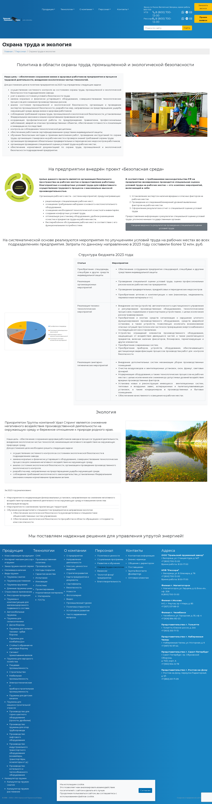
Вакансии (102, 571)
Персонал (20, 51)
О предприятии (74, 555)
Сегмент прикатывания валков (20, 653)
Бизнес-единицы (137, 559)
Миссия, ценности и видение (76, 567)
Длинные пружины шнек (19, 588)
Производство (43, 566)
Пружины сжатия (16, 577)
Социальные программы (110, 559)
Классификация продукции (19, 555)
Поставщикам (135, 567)
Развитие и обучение (108, 563)
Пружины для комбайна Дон (16, 640)
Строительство (17, 672)
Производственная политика (46, 561)
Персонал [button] (103, 9)
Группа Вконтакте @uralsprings (137, 572)
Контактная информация (141, 555)
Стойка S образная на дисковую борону (20, 647)
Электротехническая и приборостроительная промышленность (21, 687)
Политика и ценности (108, 555)
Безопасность (73, 587)
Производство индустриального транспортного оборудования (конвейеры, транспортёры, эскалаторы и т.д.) (18, 753)
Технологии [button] (67, 9)
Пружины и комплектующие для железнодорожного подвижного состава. (18, 603)
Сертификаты (73, 584)
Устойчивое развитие (78, 610)
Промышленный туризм (79, 603)
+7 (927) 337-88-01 (170, 606)
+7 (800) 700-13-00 (170, 561)
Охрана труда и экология (110, 567)
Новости (71, 591)
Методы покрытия (45, 570)
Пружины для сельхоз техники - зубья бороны (20, 631)
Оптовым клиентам (138, 578)
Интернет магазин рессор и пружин (19, 561)
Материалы (44, 596)
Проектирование (45, 589)
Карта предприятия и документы (77, 578)
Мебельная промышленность (18, 677)
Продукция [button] (48, 9)
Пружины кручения (17, 584)
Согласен (145, 790)
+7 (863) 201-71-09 (170, 679)
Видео (69, 599)
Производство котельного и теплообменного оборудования (18, 770)
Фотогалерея (73, 595)
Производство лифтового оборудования (17, 737)
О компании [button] (85, 9)
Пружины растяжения (18, 580)
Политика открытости (78, 606)
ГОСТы (41, 600)
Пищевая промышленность (18, 666)
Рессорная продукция (18, 595)
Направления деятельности (73, 561)
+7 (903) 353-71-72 (170, 630)
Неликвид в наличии (15, 570)
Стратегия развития (77, 573)
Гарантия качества (46, 574)
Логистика (41, 585)
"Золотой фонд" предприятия (105, 576)
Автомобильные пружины (15, 613)
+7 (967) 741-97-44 (169, 646)
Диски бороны (17, 625)
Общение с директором (141, 563)
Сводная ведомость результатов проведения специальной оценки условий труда (166, 226)
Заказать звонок (203, 7)
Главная (8, 51)
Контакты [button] (122, 9)
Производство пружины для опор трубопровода (19, 727)
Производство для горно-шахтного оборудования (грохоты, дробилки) (20, 716)
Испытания (41, 578)
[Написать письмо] (190, 12)
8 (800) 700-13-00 (170, 594)
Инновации (41, 581)
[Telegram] (187, 12)
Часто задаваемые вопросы (76, 616)
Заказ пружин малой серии (19, 566)
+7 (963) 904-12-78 (170, 664)
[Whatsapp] (183, 12)
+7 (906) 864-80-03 (170, 618)
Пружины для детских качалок (20, 697)
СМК (38, 555)
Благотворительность (109, 581)
